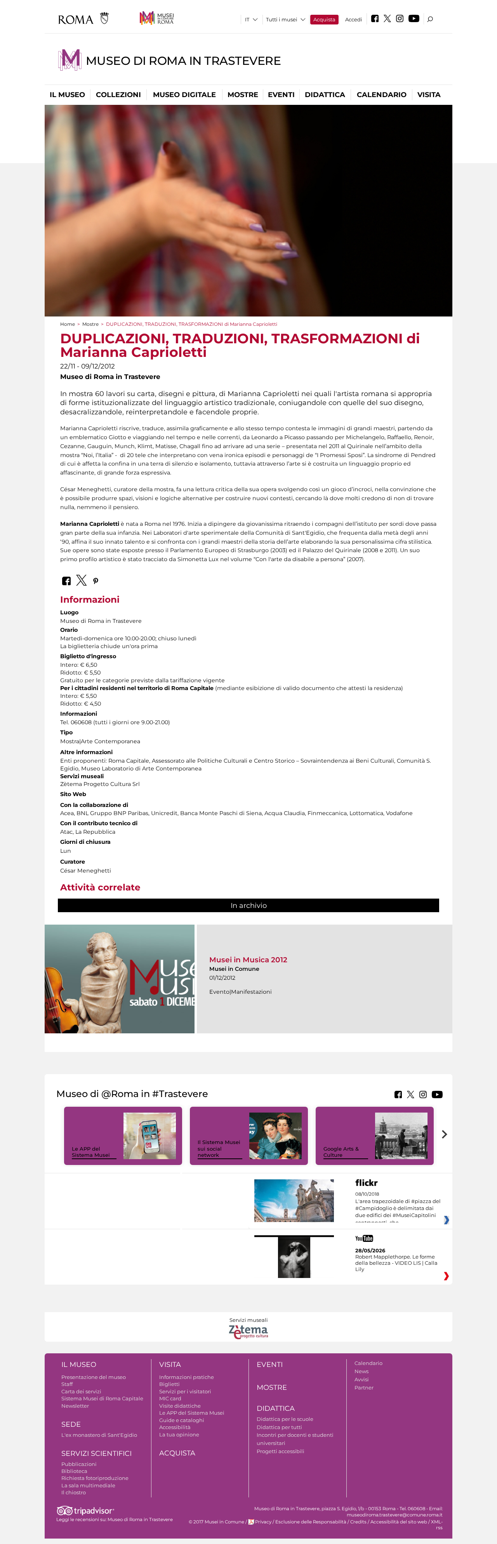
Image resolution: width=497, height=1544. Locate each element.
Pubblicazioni (79, 1464)
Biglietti (169, 1384)
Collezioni (118, 94)
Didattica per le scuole (285, 1419)
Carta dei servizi (81, 1391)
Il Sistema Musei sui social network (219, 1148)
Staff (67, 1384)
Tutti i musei (281, 19)
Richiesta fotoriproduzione (95, 1478)
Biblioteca (74, 1471)
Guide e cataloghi (181, 1420)
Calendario (382, 94)
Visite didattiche (180, 1406)
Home (67, 324)
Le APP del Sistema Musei (91, 1152)
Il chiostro (73, 1492)
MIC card (170, 1398)
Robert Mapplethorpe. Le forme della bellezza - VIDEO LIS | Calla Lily (396, 1263)
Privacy (263, 1522)
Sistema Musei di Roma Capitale (102, 1398)
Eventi (281, 94)
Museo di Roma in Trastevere (183, 61)
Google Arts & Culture (341, 1152)
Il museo (67, 94)
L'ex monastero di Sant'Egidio (99, 1435)
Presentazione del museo (93, 1377)
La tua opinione (179, 1434)
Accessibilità (175, 1427)
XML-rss (437, 1524)
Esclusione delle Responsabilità (310, 1522)
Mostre (243, 94)
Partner (364, 1387)
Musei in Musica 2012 (248, 959)
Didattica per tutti (279, 1427)
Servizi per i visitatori (185, 1391)
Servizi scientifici (96, 1453)
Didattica (325, 94)
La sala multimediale (88, 1485)
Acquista (324, 19)
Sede (71, 1424)
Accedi (353, 19)
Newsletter (75, 1406)
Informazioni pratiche (186, 1377)
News (361, 1371)
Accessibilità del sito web (398, 1522)
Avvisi (362, 1379)
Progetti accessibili (280, 1451)
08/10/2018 (398, 1208)
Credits (358, 1522)
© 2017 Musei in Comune (216, 1522)
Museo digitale (184, 94)
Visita (429, 94)
